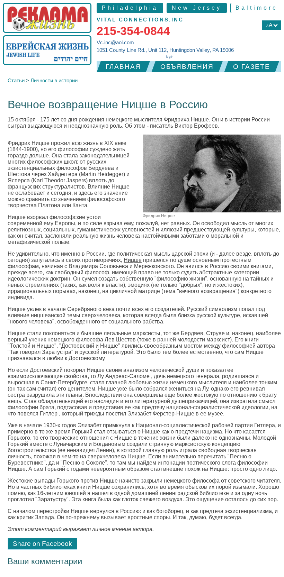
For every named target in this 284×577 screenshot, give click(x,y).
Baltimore (257, 8)
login (170, 56)
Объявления (187, 66)
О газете (251, 66)
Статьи (16, 80)
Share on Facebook (42, 543)
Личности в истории (54, 80)
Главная (123, 66)
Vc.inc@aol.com (115, 42)
